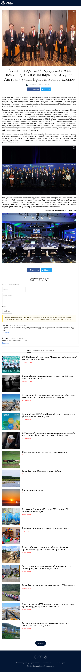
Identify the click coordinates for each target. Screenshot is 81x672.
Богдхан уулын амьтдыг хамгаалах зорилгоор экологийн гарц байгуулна (45, 624)
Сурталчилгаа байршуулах (40, 663)
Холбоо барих (60, 663)
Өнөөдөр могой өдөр (32, 490)
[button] (78, 3)
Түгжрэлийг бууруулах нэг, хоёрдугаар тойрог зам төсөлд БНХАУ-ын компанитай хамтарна (48, 396)
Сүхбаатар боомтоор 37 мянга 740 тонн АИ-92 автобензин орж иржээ (45, 510)
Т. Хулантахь (32, 85)
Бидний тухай (21, 663)
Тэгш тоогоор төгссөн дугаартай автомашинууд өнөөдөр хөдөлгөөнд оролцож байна (46, 567)
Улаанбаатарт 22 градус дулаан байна (41, 471)
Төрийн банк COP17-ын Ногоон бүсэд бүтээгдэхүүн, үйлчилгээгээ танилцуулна (48, 415)
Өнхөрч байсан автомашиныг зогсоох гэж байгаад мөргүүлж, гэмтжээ (47, 377)
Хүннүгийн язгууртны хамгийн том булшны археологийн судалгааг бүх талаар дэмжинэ (45, 548)
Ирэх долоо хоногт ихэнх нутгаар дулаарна (44, 452)
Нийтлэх (7, 311)
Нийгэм (40, 85)
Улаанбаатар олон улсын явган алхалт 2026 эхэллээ (48, 585)
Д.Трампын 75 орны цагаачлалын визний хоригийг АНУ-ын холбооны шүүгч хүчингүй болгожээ (48, 434)
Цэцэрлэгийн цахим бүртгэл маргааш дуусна (45, 528)
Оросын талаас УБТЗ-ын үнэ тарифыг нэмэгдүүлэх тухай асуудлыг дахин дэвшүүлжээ (48, 605)
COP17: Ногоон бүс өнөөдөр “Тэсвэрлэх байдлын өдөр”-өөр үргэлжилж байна (50, 358)
